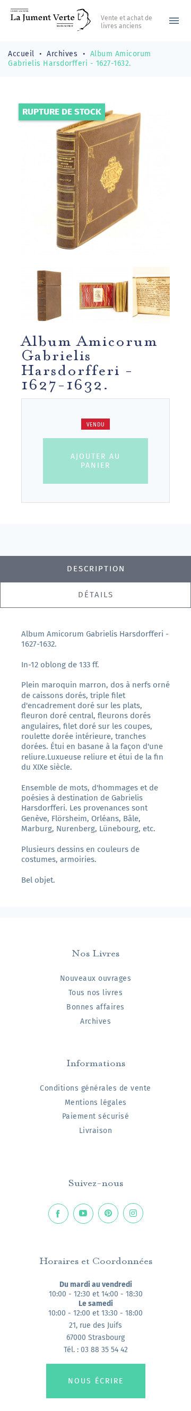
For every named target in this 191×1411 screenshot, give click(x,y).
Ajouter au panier (95, 461)
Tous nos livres (95, 992)
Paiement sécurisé (95, 1116)
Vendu (95, 425)
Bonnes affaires (95, 1007)
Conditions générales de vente (95, 1088)
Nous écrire (96, 1381)
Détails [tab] (96, 594)
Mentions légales (96, 1102)
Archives (95, 1021)
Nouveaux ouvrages (96, 978)
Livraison (95, 1130)
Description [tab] (96, 568)
